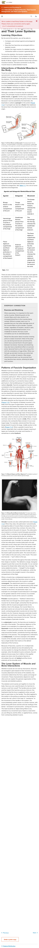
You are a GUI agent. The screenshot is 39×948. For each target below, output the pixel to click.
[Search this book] (31, 16)
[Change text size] (35, 16)
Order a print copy (10, 939)
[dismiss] (36, 21)
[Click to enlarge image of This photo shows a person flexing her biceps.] (19, 495)
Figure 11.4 (9, 427)
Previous (6, 933)
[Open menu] (2, 16)
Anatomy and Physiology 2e (12, 7)
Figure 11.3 (5, 402)
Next (34, 932)
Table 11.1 (23, 185)
